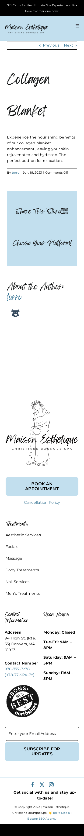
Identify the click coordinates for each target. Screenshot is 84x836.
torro (15, 172)
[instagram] (51, 784)
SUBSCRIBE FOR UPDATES (42, 751)
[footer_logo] (42, 402)
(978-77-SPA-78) (20, 675)
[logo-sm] (26, 26)
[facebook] (32, 784)
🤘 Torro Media (59, 812)
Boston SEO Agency (41, 818)
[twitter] (42, 784)
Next (68, 45)
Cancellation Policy (42, 502)
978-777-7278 (17, 669)
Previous (51, 45)
